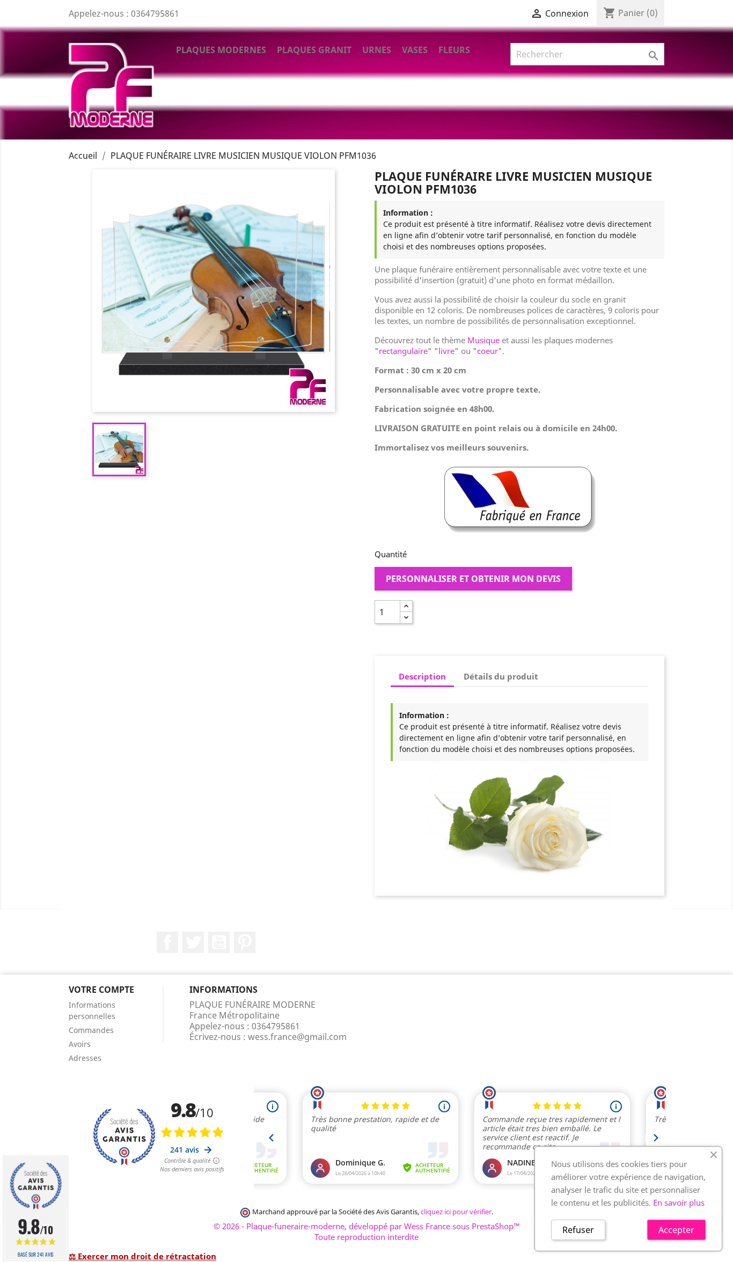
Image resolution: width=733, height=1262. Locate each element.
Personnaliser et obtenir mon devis (473, 579)
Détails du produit (501, 676)
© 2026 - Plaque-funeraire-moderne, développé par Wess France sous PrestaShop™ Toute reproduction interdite (367, 1231)
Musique (483, 340)
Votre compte (101, 989)
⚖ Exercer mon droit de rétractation (142, 1256)
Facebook (167, 942)
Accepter (676, 1230)
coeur (487, 350)
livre (446, 350)
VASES (415, 50)
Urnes (376, 50)
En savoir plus (679, 1202)
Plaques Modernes (221, 50)
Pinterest (244, 942)
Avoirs (80, 1044)
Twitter (193, 942)
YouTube (219, 942)
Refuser (578, 1230)
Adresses (85, 1058)
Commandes (91, 1030)
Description (422, 676)
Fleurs (454, 50)
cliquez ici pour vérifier (456, 1211)
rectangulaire (403, 350)
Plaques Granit (314, 50)
